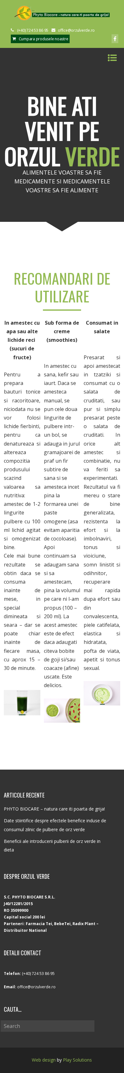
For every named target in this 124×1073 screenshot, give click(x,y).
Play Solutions (77, 1060)
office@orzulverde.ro (36, 987)
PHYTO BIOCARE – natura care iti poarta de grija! (54, 809)
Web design (44, 1060)
